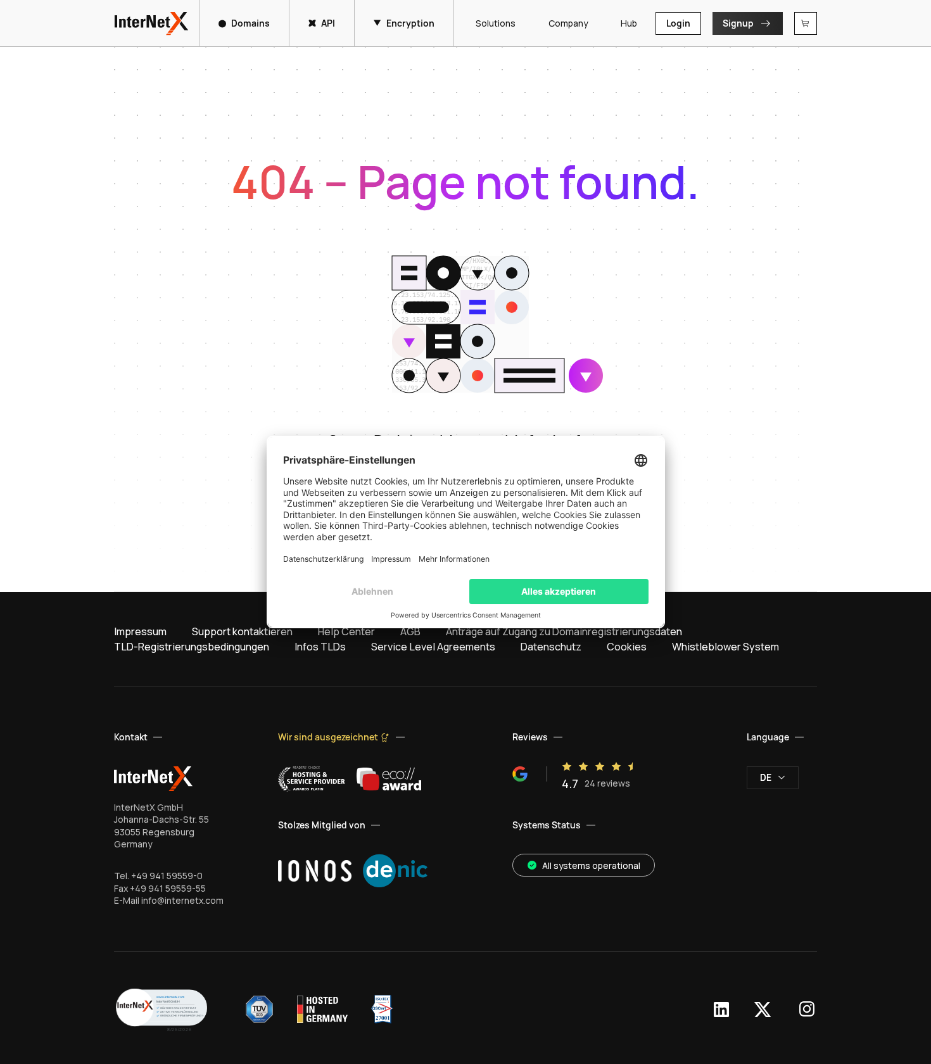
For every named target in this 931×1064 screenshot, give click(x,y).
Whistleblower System (725, 647)
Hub (629, 23)
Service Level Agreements (433, 647)
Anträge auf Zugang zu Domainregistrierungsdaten (564, 631)
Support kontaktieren (242, 631)
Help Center (346, 631)
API (328, 23)
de (765, 777)
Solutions (496, 23)
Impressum (140, 631)
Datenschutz (551, 647)
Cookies (627, 647)
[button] (161, 1009)
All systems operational (591, 865)
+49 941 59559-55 (168, 888)
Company (568, 23)
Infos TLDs (320, 647)
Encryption (410, 23)
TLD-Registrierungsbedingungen (191, 647)
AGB (410, 631)
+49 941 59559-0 (167, 876)
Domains (250, 23)
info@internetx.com (182, 900)
